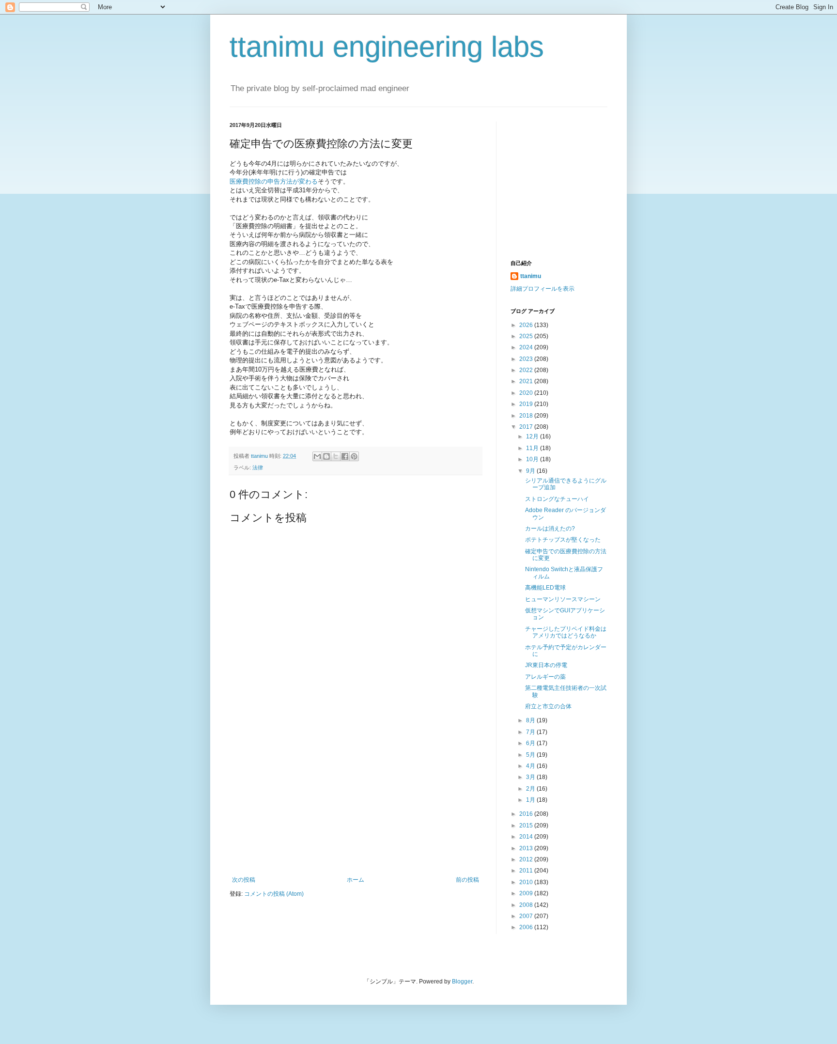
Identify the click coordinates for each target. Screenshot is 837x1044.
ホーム (355, 879)
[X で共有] (336, 456)
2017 (526, 426)
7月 (531, 732)
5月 (531, 754)
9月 (531, 470)
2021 (526, 381)
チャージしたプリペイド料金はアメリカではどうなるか (565, 632)
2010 (526, 882)
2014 (526, 836)
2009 (526, 893)
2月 (531, 788)
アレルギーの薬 (545, 676)
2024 (526, 347)
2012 (526, 859)
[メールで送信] (317, 456)
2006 (526, 927)
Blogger (462, 981)
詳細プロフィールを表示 (542, 288)
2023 (526, 359)
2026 (526, 325)
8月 (531, 720)
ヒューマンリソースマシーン (563, 599)
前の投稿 (467, 879)
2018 (526, 415)
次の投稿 (243, 879)
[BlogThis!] (326, 456)
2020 (526, 393)
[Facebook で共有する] (345, 456)
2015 (526, 825)
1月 (531, 799)
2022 (526, 370)
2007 (526, 916)
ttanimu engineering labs (387, 47)
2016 (526, 813)
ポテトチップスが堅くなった (563, 539)
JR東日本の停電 (546, 665)
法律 (257, 467)
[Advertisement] (355, 803)
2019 (526, 404)
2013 (526, 848)
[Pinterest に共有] (354, 456)
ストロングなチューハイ (557, 499)
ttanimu (530, 276)
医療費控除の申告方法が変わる (274, 181)
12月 (533, 436)
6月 (531, 743)
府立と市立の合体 (548, 706)
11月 (533, 448)
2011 (526, 870)
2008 (526, 905)
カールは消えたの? (550, 528)
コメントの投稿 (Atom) (274, 893)
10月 (533, 459)
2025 (526, 336)
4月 (531, 766)
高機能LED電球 (545, 587)
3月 (531, 777)
